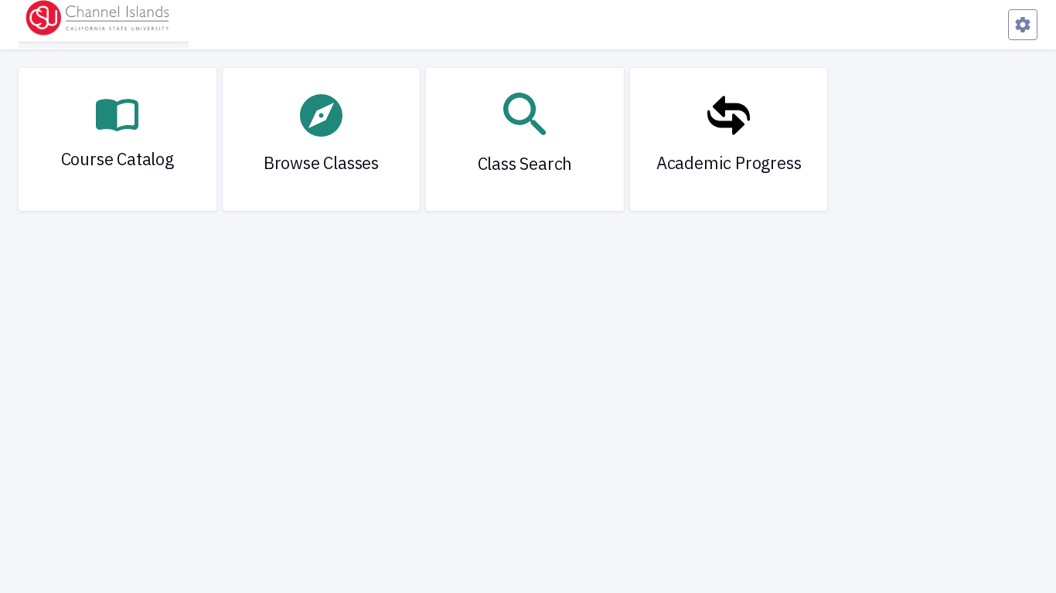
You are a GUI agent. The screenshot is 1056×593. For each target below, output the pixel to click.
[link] (117, 139)
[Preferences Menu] (1022, 24)
